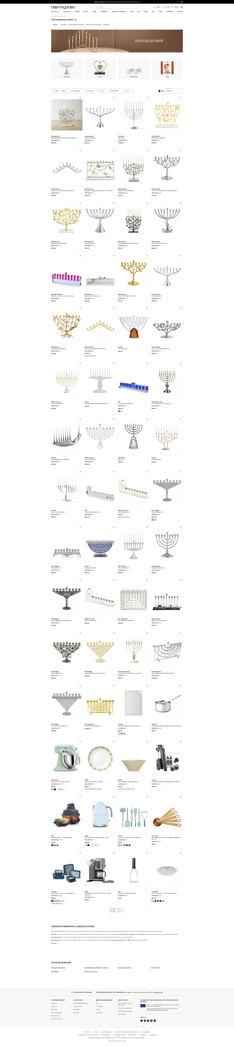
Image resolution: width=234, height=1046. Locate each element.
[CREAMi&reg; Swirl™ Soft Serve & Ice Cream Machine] (100, 870)
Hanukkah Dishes (55, 940)
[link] (66, 139)
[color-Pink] (96, 845)
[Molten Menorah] (133, 544)
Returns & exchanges (56, 1012)
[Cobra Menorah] (100, 114)
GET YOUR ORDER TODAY (99, 1)
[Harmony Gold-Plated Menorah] (100, 325)
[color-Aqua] (119, 845)
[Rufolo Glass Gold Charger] (100, 758)
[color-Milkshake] (60, 789)
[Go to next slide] (179, 2)
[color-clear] (122, 411)
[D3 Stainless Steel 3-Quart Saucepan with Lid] (167, 702)
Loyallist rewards (77, 1006)
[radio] (119, 411)
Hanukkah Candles (56, 937)
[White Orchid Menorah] (167, 220)
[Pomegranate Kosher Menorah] (133, 220)
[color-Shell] (124, 733)
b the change (99, 1006)
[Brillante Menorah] (133, 489)
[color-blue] (119, 411)
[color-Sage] (57, 845)
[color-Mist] (55, 901)
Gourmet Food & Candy (93, 24)
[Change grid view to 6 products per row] (163, 91)
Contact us (54, 1006)
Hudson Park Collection (118, 940)
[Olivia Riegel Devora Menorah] (66, 597)
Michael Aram (124, 934)
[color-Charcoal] (124, 845)
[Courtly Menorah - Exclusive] (167, 380)
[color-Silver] (153, 520)
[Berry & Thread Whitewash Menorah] (100, 380)
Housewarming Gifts (124, 968)
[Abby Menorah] (66, 544)
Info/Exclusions (158, 992)
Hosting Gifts (155, 968)
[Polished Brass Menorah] (100, 702)
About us (98, 1003)
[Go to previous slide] (52, 2)
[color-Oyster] (155, 901)
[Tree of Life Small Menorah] (167, 325)
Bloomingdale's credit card (80, 1003)
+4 (131, 845)
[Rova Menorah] (167, 436)
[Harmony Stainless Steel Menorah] (66, 167)
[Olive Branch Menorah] (66, 325)
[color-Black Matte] (55, 789)
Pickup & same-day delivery (125, 1011)
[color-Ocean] (122, 733)
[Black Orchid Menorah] (167, 597)
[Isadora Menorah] (167, 489)
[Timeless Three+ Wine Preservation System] (167, 758)
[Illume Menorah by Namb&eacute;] (66, 436)
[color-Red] (129, 845)
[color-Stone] (55, 845)
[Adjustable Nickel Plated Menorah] (167, 650)
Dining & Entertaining (58, 968)
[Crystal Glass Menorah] (133, 380)
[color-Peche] (163, 901)
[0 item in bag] (181, 7)
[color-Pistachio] (52, 789)
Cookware (63, 24)
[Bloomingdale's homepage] (52, 16)
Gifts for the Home (90, 971)
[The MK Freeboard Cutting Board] (133, 702)
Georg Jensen (141, 934)
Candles (55, 24)
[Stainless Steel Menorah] (133, 597)
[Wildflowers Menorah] (167, 114)
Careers (98, 1009)
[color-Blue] (86, 845)
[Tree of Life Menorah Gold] (133, 272)
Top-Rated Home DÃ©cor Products (96, 968)
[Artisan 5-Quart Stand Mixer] (66, 758)
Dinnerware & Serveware (76, 24)
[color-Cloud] (119, 733)
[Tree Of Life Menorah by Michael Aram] (167, 167)
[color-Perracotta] (60, 901)
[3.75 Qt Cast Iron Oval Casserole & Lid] (167, 870)
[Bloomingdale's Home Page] (63, 7)
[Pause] (182, 2)
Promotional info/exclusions (154, 1010)
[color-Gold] (155, 520)
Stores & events (122, 1014)
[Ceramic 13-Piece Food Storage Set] (66, 870)
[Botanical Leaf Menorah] (133, 167)
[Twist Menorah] (100, 220)
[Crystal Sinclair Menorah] (66, 702)
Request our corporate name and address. (133, 1037)
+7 (64, 789)
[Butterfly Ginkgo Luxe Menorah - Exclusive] (100, 167)
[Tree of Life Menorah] (66, 489)
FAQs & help (54, 1009)
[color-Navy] (52, 901)
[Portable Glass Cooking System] (66, 814)
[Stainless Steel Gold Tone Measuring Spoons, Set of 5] (167, 814)
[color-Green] (93, 845)
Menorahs (106, 24)
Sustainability (99, 1012)
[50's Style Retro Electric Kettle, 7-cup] (100, 814)
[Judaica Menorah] (66, 380)
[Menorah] (133, 114)
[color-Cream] (91, 845)
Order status (76, 1009)
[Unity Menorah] (133, 325)
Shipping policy (55, 1015)
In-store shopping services (125, 1008)
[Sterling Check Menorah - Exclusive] (133, 650)
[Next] (80, 115)
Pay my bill (76, 1012)
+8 (98, 845)
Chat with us (54, 1003)
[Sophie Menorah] (66, 650)
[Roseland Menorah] (167, 544)
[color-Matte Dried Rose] (63, 789)
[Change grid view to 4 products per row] (159, 91)
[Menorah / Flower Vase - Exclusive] (66, 272)
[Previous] (53, 115)
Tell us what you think (56, 1018)
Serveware (54, 971)
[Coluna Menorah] (100, 436)
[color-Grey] (52, 845)
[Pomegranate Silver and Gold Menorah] (66, 114)
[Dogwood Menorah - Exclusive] (100, 650)
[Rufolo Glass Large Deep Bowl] (133, 758)
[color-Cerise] (158, 901)
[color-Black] (88, 845)
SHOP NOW (138, 1)
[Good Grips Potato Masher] (133, 870)
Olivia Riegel (132, 934)
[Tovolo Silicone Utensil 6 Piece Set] (133, 814)
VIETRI (128, 940)
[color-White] (57, 789)
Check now (166, 1010)
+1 (64, 901)
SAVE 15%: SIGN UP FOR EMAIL (83, 992)
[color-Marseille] (160, 901)
